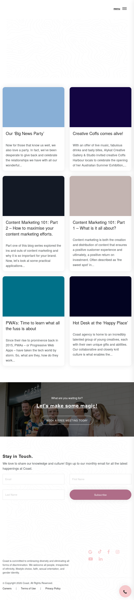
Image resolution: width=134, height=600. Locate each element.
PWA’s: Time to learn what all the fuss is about (33, 326)
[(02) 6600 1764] (125, 591)
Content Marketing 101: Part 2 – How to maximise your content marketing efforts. (32, 228)
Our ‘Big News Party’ (25, 133)
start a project (23, 567)
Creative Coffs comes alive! (98, 133)
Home (12, 45)
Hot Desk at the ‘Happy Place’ (100, 323)
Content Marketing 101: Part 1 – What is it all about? (99, 225)
